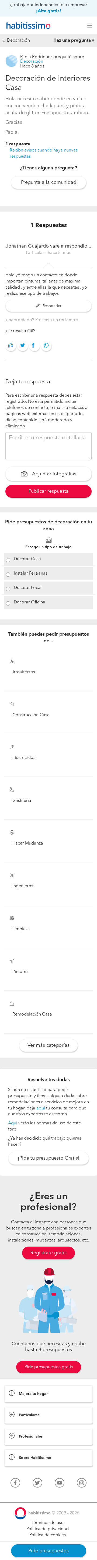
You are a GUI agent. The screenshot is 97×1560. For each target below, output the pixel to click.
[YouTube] (59, 1484)
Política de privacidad (47, 1529)
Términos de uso (48, 1523)
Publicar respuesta (49, 491)
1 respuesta (17, 144)
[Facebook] (15, 1484)
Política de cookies (47, 1535)
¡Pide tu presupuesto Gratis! (48, 1158)
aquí (40, 1108)
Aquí (12, 1123)
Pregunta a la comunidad (48, 182)
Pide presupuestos (48, 1551)
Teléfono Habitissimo (24, 1495)
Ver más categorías (48, 1045)
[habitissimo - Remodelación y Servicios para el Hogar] (27, 26)
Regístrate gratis (48, 1253)
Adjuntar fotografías (53, 474)
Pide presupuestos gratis (49, 1367)
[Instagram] (81, 1484)
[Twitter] (37, 1484)
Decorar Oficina (29, 602)
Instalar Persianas (30, 573)
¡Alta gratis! (48, 11)
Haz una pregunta (72, 40)
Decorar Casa (27, 559)
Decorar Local (27, 588)
